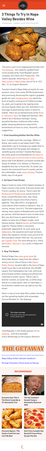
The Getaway (7, 70)
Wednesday (12, 336)
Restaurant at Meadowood (13, 193)
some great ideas (25, 256)
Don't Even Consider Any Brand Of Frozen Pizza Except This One (34, 433)
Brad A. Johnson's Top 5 (15, 243)
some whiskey (28, 172)
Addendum (6, 232)
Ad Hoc (26, 223)
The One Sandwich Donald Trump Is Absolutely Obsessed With (32, 401)
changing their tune (24, 98)
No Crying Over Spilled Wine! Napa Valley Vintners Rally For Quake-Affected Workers (23, 355)
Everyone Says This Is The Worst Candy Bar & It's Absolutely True (11, 400)
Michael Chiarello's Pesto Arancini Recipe (20, 363)
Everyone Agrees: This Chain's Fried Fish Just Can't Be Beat (11, 433)
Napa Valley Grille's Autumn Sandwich (19, 358)
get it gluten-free (9, 240)
